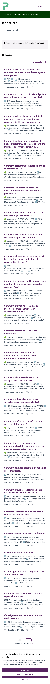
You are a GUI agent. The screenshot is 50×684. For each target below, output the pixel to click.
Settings (25, 679)
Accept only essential (25, 675)
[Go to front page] (19, 6)
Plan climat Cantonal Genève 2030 (15, 14)
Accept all (25, 670)
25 (32, 643)
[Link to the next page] (29, 640)
